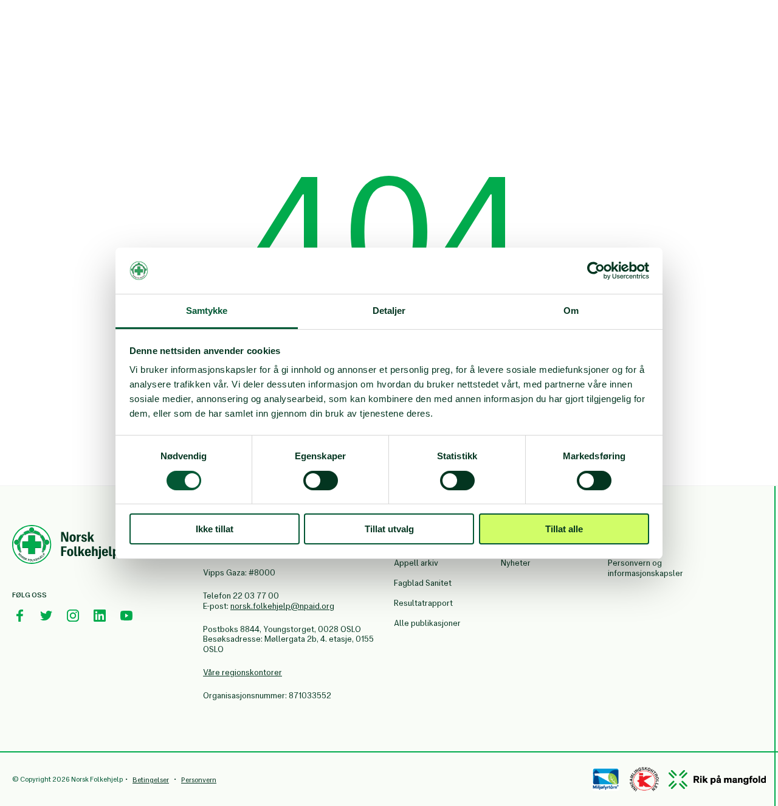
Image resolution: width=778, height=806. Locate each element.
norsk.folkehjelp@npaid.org (282, 606)
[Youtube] (126, 615)
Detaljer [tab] (389, 310)
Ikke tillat (214, 529)
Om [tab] (571, 310)
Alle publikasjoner (427, 623)
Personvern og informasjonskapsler (645, 568)
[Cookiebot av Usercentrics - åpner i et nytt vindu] (596, 271)
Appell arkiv (416, 563)
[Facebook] (19, 615)
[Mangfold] (717, 779)
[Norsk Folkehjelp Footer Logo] (65, 546)
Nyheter (516, 563)
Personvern (198, 780)
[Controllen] (644, 779)
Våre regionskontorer (242, 672)
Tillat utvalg (389, 529)
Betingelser (151, 780)
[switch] (320, 480)
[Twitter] (46, 615)
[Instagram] (73, 615)
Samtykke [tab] (207, 310)
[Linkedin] (99, 615)
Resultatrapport (423, 603)
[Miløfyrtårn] (605, 779)
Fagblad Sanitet (423, 583)
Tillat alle (564, 529)
